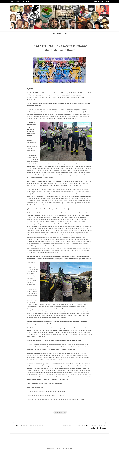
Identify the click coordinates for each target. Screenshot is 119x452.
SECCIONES (57, 34)
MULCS (52, 448)
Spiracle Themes (67, 448)
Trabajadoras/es (60, 412)
